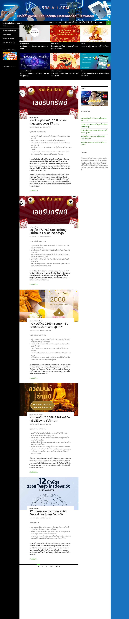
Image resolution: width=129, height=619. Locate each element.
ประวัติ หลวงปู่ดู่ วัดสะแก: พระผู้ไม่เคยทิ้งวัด (95, 46)
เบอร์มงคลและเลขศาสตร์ (56, 71)
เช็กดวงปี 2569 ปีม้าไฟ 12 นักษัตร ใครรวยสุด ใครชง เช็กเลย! (64, 47)
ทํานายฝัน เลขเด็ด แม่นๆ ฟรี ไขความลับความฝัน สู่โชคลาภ (34, 74)
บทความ (58, 22)
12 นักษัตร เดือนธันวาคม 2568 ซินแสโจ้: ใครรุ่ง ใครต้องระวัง (47, 513)
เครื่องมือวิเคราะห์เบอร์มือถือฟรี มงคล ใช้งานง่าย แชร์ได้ (95, 74)
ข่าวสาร (51, 22)
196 (51, 566)
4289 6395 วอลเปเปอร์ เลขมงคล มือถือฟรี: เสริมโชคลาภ (65, 74)
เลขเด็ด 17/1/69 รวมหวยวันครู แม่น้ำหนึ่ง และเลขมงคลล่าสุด (47, 231)
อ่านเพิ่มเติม (33, 190)
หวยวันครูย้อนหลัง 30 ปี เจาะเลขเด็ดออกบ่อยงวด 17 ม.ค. (48, 122)
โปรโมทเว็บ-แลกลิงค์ (8, 39)
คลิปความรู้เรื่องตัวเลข (70, 22)
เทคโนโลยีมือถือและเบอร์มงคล (12, 23)
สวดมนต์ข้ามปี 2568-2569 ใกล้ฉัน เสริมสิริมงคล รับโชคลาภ (49, 419)
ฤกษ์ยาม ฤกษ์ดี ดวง (24, 43)
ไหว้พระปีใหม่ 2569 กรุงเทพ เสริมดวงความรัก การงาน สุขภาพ (48, 325)
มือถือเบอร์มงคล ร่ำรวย (46, 127)
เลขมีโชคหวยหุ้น (27, 71)
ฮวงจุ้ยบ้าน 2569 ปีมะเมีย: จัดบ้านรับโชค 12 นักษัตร (34, 47)
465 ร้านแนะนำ (99, 22)
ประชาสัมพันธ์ (7, 35)
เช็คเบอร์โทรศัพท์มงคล (9, 30)
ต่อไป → (58, 566)
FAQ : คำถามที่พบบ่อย (9, 43)
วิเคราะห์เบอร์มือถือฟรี (85, 22)
